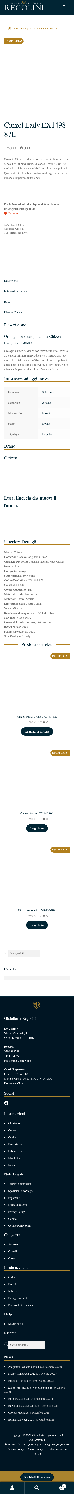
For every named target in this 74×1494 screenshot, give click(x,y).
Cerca (37, 1488)
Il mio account (12, 1488)
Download (14, 1284)
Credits (12, 1137)
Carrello (57, 1485)
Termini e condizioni (20, 1184)
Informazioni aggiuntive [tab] (17, 291)
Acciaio (46, 402)
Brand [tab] (7, 302)
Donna (46, 423)
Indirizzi (13, 1291)
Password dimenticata (20, 1305)
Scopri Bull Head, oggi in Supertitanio (30, 1387)
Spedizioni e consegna (21, 1191)
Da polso (47, 434)
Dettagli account (17, 1298)
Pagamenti (14, 1198)
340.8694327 (11, 1056)
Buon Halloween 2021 (21, 1419)
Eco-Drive (48, 413)
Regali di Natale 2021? (21, 1405)
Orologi (25, 28)
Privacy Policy (16, 1212)
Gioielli (12, 1251)
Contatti (12, 1130)
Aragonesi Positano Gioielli (24, 1367)
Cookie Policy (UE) (19, 1225)
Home (15, 28)
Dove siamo (15, 1144)
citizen (12, 233)
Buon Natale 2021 (18, 1398)
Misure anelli (15, 1324)
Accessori (13, 1244)
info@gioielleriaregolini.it (18, 1060)
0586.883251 (11, 1051)
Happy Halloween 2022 (21, 1373)
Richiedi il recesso (37, 1477)
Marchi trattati (16, 1158)
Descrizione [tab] (11, 280)
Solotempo (48, 392)
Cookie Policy (35, 1449)
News (11, 1165)
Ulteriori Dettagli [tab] (13, 312)
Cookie (12, 1219)
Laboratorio (15, 1151)
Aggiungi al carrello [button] (37, 731)
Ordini (12, 1277)
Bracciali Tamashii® (20, 1380)
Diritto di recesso (17, 1204)
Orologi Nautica (17, 1412)
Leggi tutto (37, 828)
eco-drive (23, 233)
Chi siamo (14, 1123)
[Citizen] (17, 251)
